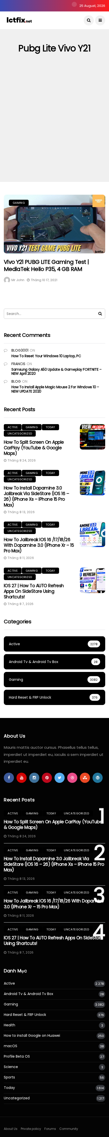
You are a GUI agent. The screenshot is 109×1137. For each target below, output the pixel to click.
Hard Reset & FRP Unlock (25, 1015)
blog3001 (19, 350)
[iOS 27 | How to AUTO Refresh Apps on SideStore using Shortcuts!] (92, 580)
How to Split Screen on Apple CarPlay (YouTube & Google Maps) (34, 447)
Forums (50, 1129)
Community (68, 1129)
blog (16, 381)
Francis (18, 363)
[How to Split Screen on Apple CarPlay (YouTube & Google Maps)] (92, 437)
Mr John (17, 280)
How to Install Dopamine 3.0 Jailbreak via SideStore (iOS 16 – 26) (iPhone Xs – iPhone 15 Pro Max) (36, 496)
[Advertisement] (54, 124)
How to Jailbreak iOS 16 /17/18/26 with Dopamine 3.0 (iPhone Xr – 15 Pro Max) (39, 545)
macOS (10, 1046)
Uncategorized (20, 433)
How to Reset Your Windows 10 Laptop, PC (46, 355)
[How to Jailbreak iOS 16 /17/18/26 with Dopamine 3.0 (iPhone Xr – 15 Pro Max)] (92, 534)
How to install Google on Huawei (32, 1035)
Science (11, 1067)
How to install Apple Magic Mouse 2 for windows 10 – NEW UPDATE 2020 (55, 389)
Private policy (31, 1129)
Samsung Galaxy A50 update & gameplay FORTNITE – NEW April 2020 (56, 371)
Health (9, 1025)
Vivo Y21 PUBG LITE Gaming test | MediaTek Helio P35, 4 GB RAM (46, 265)
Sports (9, 1077)
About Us (10, 1129)
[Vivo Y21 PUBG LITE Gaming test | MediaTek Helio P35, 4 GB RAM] (54, 224)
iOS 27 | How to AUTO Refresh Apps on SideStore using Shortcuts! (34, 591)
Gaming (19, 203)
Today (50, 427)
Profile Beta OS (17, 1056)
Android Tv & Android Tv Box (28, 994)
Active (13, 427)
